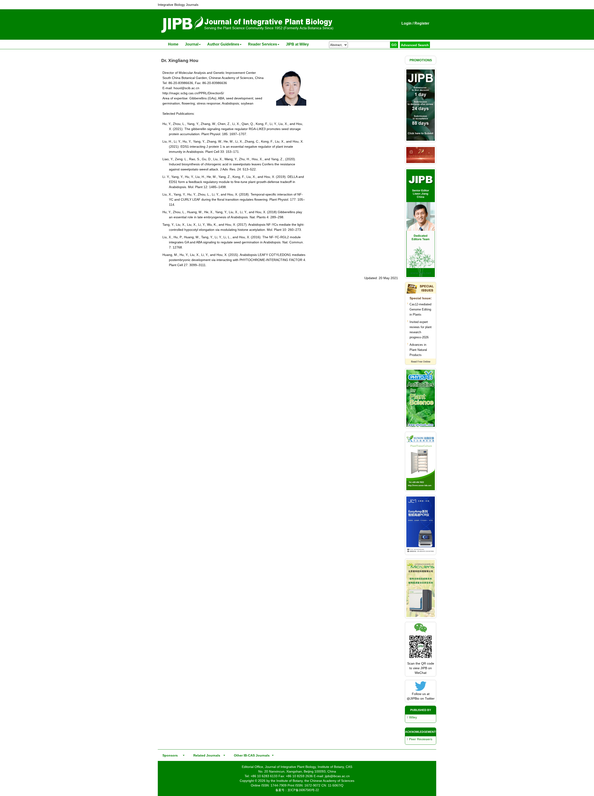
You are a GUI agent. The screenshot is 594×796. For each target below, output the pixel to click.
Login (406, 23)
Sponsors (169, 755)
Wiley (413, 717)
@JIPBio (413, 698)
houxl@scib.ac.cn (186, 88)
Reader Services (262, 44)
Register (421, 23)
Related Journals (205, 755)
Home (173, 44)
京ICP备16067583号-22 (303, 790)
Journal (191, 44)
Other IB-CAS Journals (250, 755)
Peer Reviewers (420, 739)
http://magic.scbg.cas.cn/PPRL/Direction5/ (193, 93)
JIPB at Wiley (297, 44)
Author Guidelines (223, 44)
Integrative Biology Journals (178, 5)
